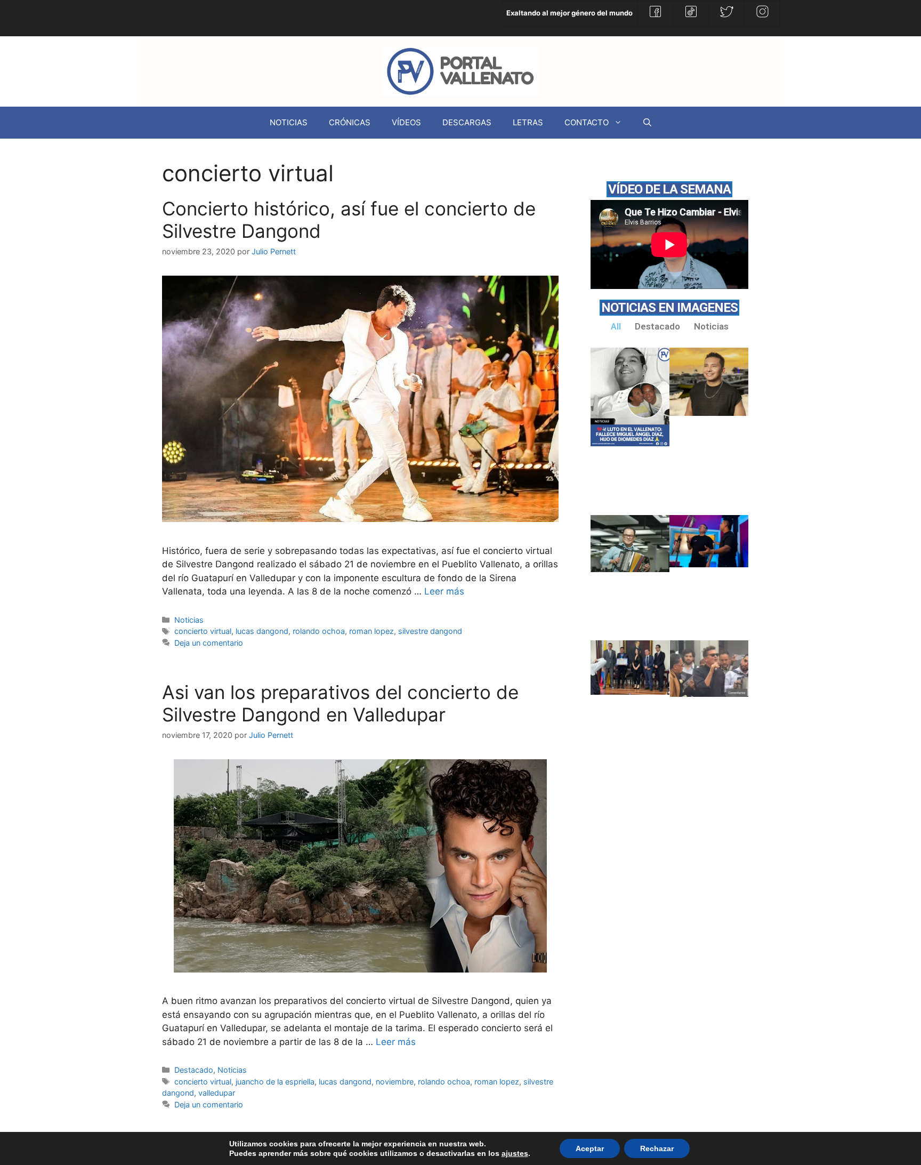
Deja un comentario (208, 642)
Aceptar (590, 1148)
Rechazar (657, 1148)
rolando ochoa (319, 631)
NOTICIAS (289, 122)
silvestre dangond (430, 631)
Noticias (189, 619)
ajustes (515, 1153)
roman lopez (371, 631)
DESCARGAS (466, 122)
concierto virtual (202, 631)
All (616, 326)
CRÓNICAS (349, 122)
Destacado (193, 1069)
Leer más (444, 591)
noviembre (395, 1081)
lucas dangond (262, 631)
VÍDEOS (406, 122)
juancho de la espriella (275, 1081)
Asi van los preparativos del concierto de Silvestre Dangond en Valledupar (340, 703)
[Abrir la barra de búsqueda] (647, 123)
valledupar (216, 1092)
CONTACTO (586, 122)
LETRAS (528, 122)
